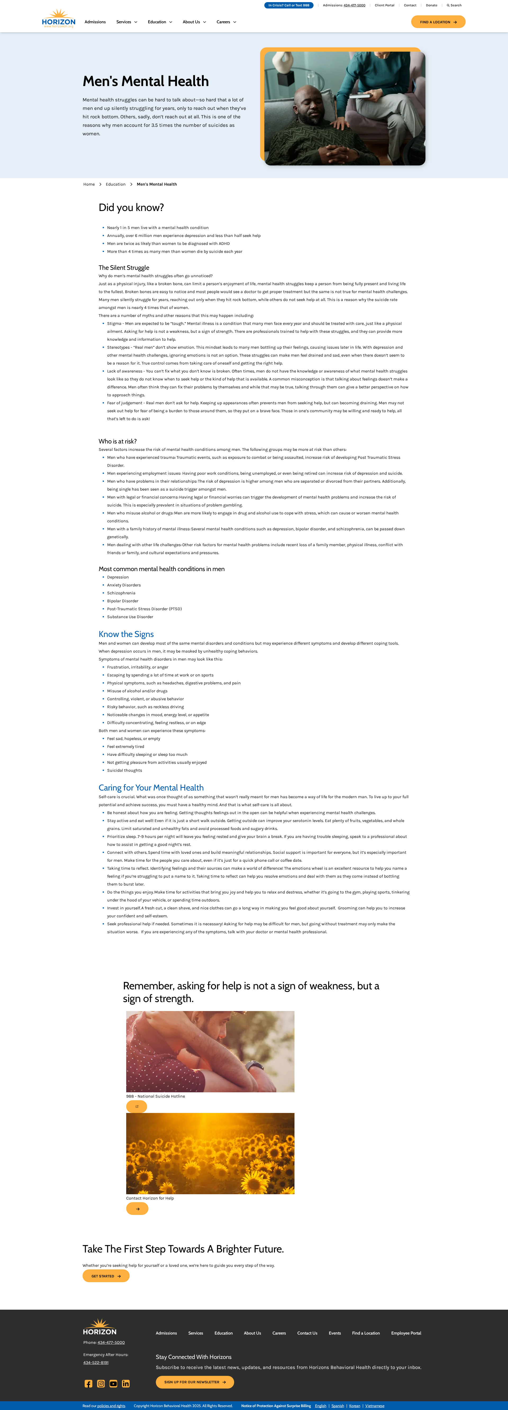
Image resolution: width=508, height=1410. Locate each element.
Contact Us (307, 1333)
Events (335, 1333)
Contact (410, 5)
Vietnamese (374, 1405)
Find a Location (435, 22)
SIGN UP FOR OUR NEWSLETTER (191, 1382)
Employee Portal (406, 1333)
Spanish (338, 1405)
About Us (252, 1333)
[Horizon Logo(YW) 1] (99, 1325)
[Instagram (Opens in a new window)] (101, 1384)
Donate (431, 5)
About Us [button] (191, 21)
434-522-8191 (95, 1362)
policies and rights (111, 1405)
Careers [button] (223, 21)
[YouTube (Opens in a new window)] (113, 1384)
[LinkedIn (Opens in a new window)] (126, 1384)
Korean (354, 1405)
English (320, 1405)
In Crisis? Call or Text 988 (289, 5)
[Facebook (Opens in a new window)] (88, 1385)
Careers (279, 1333)
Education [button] (157, 21)
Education (116, 184)
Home (89, 184)
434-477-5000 (354, 5)
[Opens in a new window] (136, 1106)
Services (195, 1333)
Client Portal (384, 5)
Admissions (95, 21)
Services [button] (123, 21)
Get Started (103, 1276)
